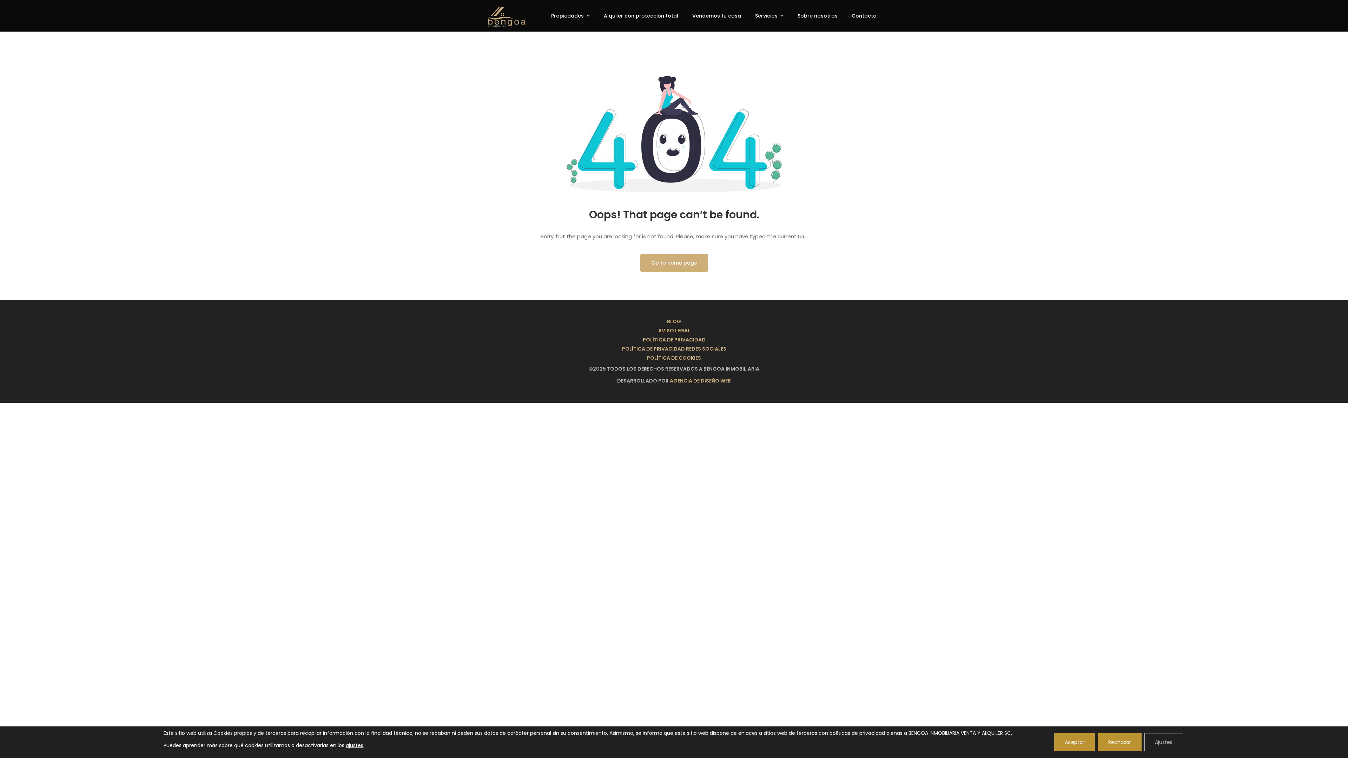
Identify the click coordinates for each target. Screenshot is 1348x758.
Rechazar (1119, 742)
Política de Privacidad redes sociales (674, 348)
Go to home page (674, 262)
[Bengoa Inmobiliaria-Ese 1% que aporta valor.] (501, 16)
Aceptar (1074, 742)
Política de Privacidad (674, 339)
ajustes (354, 745)
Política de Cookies (674, 357)
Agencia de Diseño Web (700, 380)
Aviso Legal (674, 330)
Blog (674, 321)
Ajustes (1163, 742)
